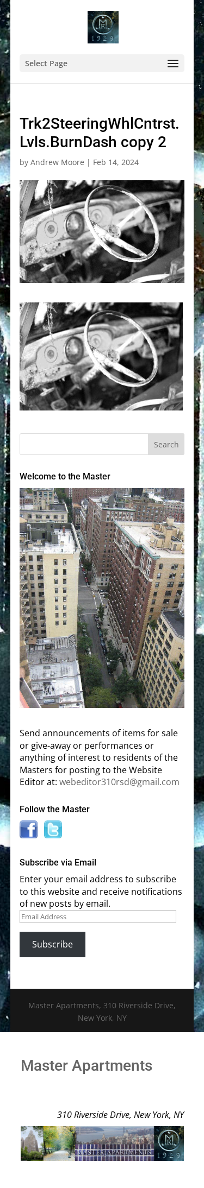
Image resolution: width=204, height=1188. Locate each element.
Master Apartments (86, 1066)
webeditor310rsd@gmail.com (119, 782)
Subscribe (52, 944)
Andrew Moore (57, 162)
